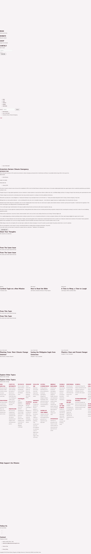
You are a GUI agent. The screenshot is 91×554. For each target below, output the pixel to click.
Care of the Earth (6, 113)
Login (1, 117)
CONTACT (4, 102)
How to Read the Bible (39, 289)
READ (4, 99)
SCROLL (77, 384)
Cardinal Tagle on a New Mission (12, 289)
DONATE (4, 104)
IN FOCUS (21, 384)
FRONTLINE (12, 409)
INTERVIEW (54, 418)
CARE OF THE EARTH (62, 405)
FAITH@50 (21, 398)
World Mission (5, 111)
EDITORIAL (70, 384)
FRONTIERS (3, 400)
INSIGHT (28, 384)
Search (1, 109)
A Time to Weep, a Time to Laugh (74, 289)
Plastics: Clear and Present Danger (74, 352)
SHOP (4, 101)
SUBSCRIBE (5, 106)
